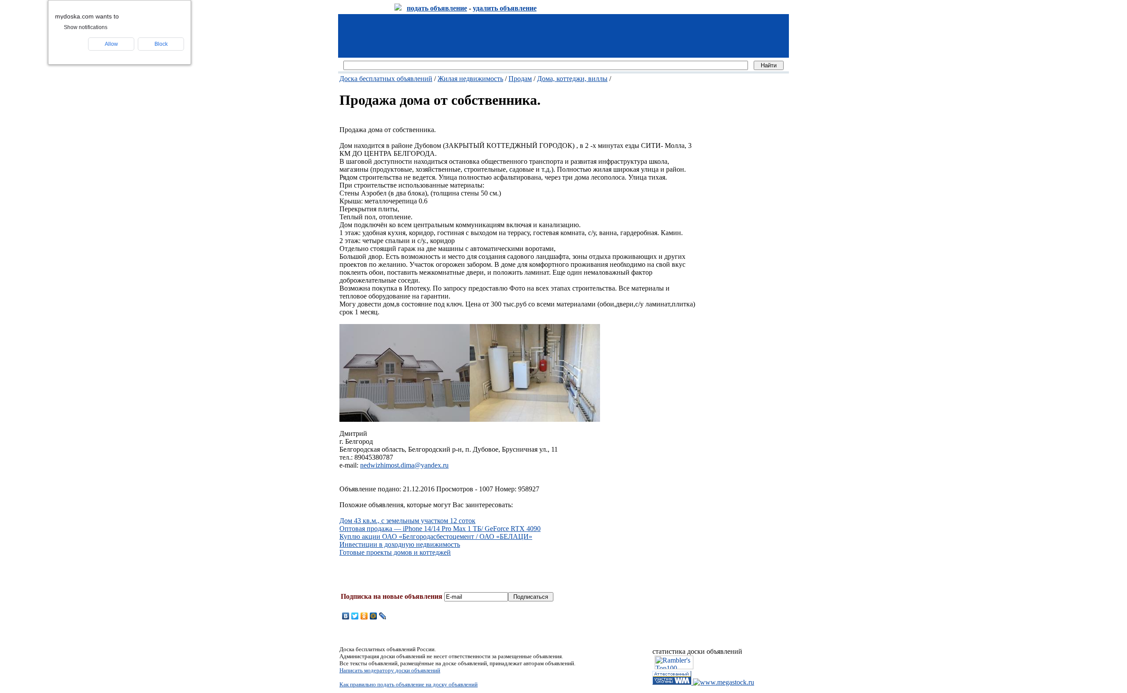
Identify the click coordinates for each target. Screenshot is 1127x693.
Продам (520, 78)
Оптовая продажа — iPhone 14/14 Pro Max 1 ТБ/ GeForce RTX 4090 (440, 528)
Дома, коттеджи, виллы (572, 78)
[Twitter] (355, 616)
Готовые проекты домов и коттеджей (395, 552)
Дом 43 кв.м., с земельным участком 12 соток (407, 520)
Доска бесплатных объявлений (385, 78)
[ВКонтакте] (345, 616)
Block (161, 44)
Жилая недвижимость (470, 78)
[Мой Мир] (373, 616)
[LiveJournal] (382, 616)
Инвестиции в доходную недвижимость (399, 544)
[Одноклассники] (364, 616)
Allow (111, 44)
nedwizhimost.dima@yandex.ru (404, 465)
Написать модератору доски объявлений (389, 670)
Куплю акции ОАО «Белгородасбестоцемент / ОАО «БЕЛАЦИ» (435, 536)
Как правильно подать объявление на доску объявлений (408, 684)
